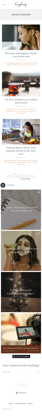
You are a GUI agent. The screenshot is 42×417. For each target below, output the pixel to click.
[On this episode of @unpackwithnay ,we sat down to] (21, 333)
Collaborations (20, 403)
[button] (4, 4)
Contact (30, 403)
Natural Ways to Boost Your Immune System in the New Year (21, 150)
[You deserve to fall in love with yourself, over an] (21, 210)
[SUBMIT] (37, 371)
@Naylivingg (26, 179)
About (11, 403)
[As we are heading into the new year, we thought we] (21, 251)
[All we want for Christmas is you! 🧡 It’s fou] (21, 292)
